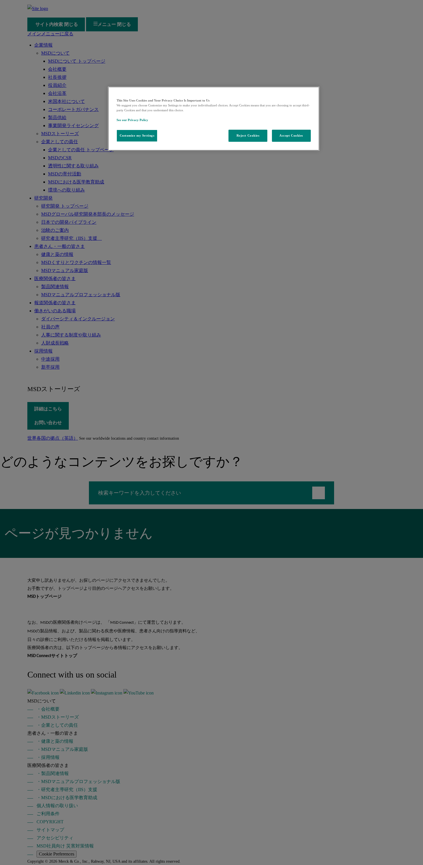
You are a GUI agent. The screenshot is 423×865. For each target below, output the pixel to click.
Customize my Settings (137, 135)
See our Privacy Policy (132, 120)
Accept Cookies (291, 135)
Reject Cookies (248, 135)
